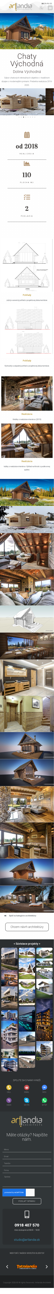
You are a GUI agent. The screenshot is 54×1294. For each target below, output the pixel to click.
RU (48, 3)
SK (43, 3)
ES (51, 3)
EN (45, 3)
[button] (50, 7)
